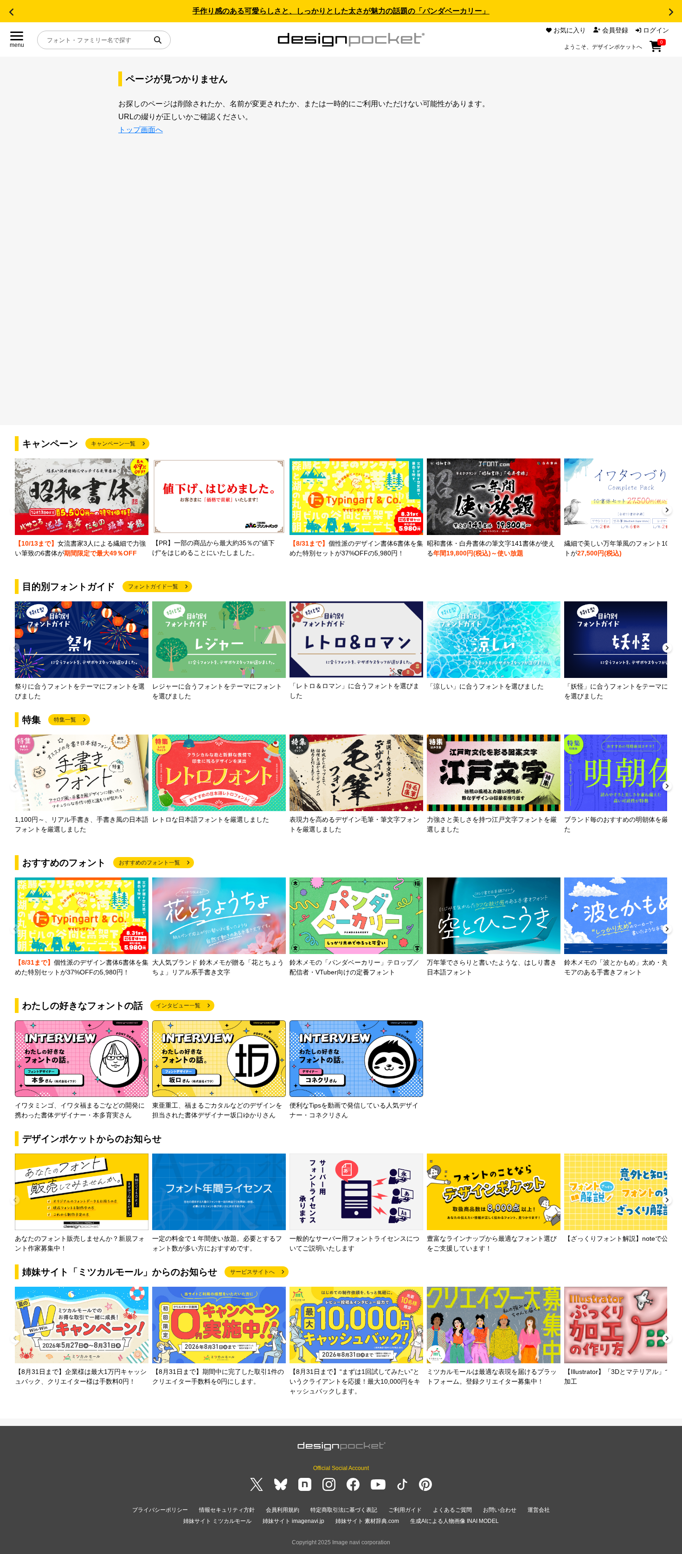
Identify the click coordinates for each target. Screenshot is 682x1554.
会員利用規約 (282, 1510)
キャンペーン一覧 (113, 443)
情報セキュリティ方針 (227, 1510)
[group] (81, 508)
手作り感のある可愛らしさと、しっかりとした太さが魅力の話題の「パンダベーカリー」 (341, 11)
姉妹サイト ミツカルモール (217, 1521)
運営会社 (539, 1510)
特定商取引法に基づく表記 (343, 1510)
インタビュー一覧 (178, 1005)
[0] (656, 49)
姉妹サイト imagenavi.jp (293, 1521)
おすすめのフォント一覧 (149, 862)
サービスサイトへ (252, 1272)
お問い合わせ (499, 1510)
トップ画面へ (140, 130)
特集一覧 (65, 719)
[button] (11, 12)
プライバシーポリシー (160, 1510)
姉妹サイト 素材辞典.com (367, 1521)
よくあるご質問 (452, 1510)
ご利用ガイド (405, 1510)
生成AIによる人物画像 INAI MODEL (454, 1521)
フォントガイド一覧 (153, 586)
